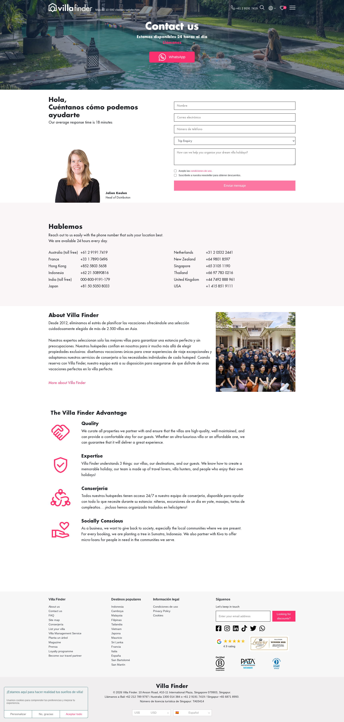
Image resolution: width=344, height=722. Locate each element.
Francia (116, 646)
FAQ (51, 615)
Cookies (158, 615)
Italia (114, 651)
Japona (116, 633)
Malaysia (116, 615)
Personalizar (18, 714)
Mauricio (116, 637)
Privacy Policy (161, 611)
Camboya (117, 611)
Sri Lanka (117, 642)
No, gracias (46, 714)
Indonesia (117, 606)
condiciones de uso (201, 171)
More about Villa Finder (67, 382)
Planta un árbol (58, 637)
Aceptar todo (74, 714)
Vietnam (116, 629)
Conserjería (56, 624)
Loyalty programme (61, 651)
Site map (54, 620)
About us (54, 606)
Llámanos (172, 42)
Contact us (55, 611)
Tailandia (116, 624)
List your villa (57, 629)
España (116, 655)
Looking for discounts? (284, 616)
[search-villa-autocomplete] (262, 8)
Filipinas (116, 620)
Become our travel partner (65, 655)
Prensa (53, 646)
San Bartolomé (120, 660)
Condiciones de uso (165, 606)
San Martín (118, 664)
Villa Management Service (65, 633)
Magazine (55, 642)
